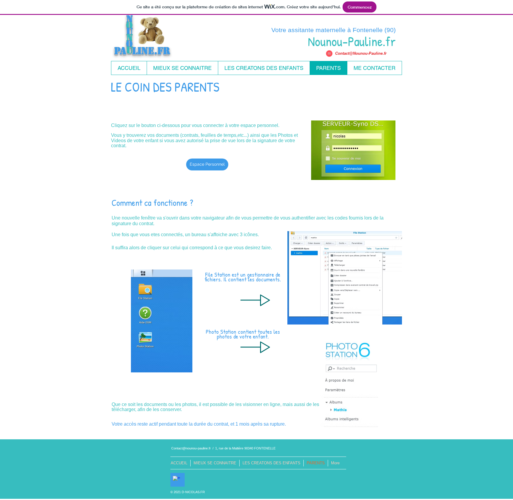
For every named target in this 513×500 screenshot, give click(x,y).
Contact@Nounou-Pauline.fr (361, 53)
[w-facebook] (176, 479)
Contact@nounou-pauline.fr (191, 448)
